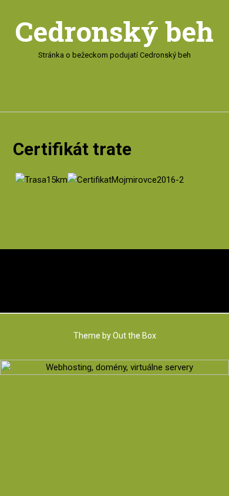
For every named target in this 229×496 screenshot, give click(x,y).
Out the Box (134, 335)
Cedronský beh (114, 31)
